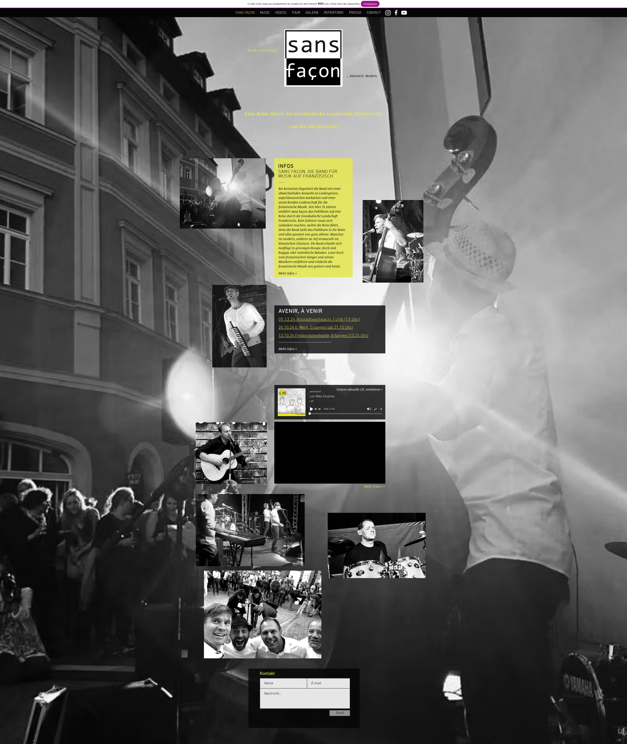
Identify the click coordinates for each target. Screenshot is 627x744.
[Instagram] (388, 12)
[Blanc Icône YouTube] (404, 12)
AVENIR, (290, 311)
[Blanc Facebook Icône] (396, 12)
